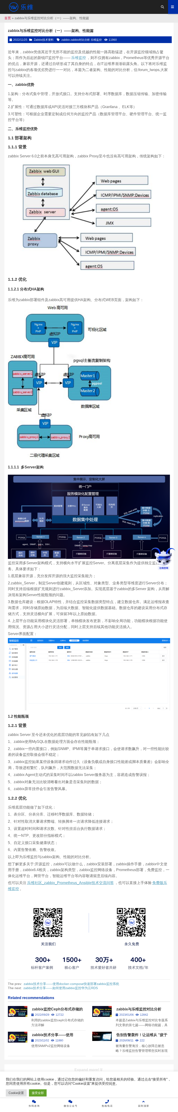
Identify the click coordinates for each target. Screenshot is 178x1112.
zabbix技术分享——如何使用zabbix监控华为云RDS (60, 988)
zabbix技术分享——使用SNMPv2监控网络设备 (52, 1037)
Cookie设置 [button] (16, 1093)
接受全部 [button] (38, 1093)
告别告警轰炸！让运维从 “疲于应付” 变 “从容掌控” (141, 1037)
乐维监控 (78, 58)
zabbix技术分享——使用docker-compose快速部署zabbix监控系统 (71, 984)
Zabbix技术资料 (44, 39)
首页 (7, 18)
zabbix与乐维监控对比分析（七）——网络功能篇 (138, 1011)
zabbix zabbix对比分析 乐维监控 (81, 39)
